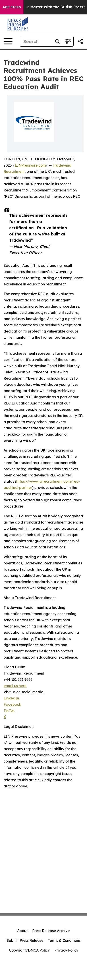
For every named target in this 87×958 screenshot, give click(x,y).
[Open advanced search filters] (68, 41)
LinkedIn (11, 698)
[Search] (57, 41)
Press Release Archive (51, 930)
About (22, 930)
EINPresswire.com (30, 165)
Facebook (12, 704)
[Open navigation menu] (8, 41)
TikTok (9, 710)
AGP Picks (12, 7)
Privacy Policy (66, 950)
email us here (15, 685)
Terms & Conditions (64, 940)
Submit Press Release (25, 940)
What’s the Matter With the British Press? (47, 7)
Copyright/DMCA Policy (29, 950)
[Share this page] (80, 41)
